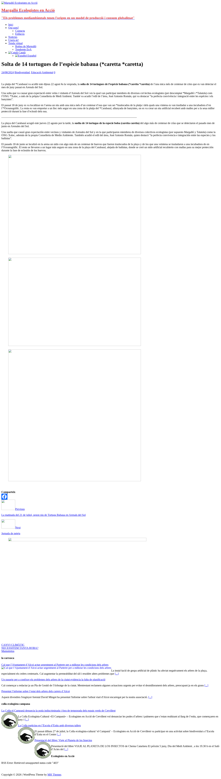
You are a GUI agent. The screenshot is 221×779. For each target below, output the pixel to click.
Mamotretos (7, 651)
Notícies (12, 37)
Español (31, 55)
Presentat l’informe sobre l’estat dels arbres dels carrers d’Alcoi (35, 691)
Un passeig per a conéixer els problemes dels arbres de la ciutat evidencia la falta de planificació (53, 679)
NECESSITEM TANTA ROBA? (19, 647)
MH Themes (54, 774)
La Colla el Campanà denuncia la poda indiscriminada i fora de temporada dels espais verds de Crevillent (58, 710)
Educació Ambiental (42, 72)
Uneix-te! (13, 40)
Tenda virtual (15, 43)
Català (22, 52)
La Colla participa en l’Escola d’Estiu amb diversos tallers (49, 725)
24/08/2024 (7, 72)
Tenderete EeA (23, 49)
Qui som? (13, 27)
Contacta (20, 30)
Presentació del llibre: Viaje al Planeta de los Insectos (63, 740)
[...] (117, 673)
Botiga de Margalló (25, 46)
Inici (10, 24)
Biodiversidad (22, 72)
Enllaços (20, 33)
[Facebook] (4, 497)
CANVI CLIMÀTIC (13, 644)
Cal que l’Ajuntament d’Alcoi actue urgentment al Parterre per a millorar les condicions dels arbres (54, 664)
